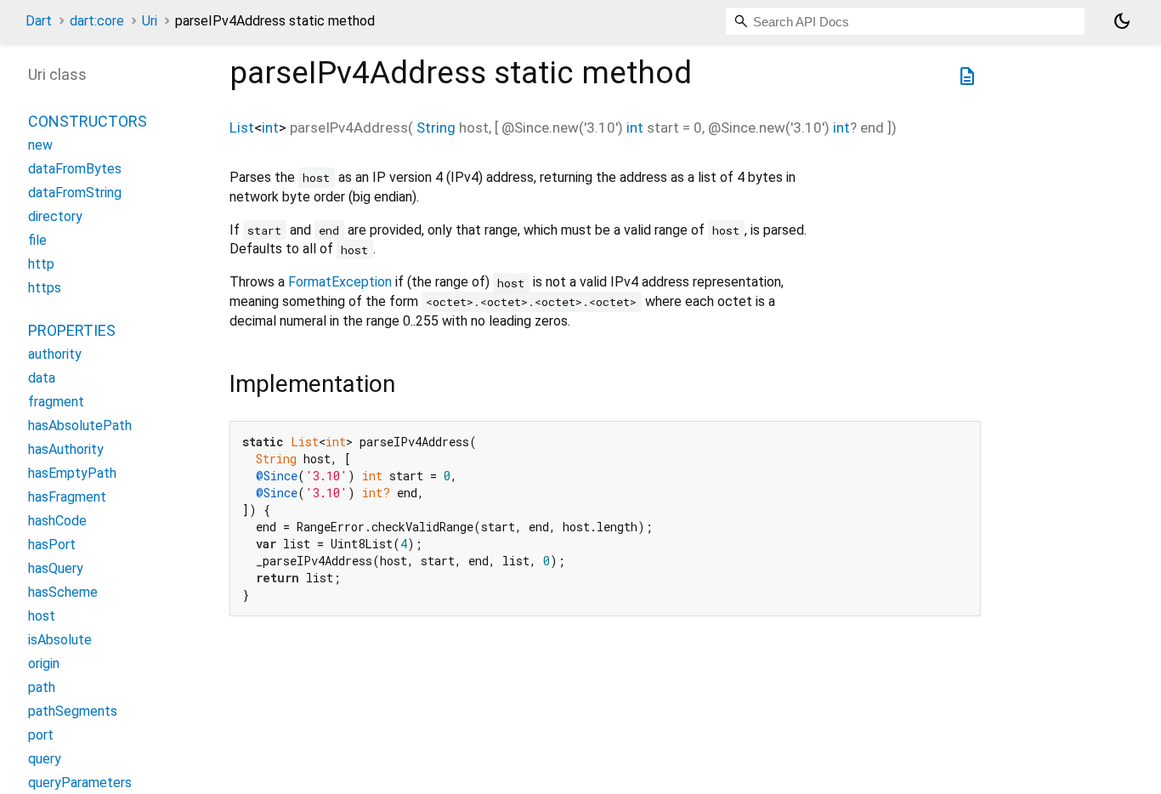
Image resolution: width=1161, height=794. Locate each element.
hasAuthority (66, 449)
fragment (56, 402)
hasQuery (55, 568)
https (44, 288)
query (44, 759)
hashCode (57, 521)
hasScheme (63, 592)
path (41, 687)
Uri (149, 21)
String (436, 127)
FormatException (340, 282)
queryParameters (80, 782)
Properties (72, 330)
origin (43, 663)
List (241, 127)
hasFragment (67, 497)
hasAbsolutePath (80, 425)
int (270, 127)
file (37, 240)
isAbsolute (60, 640)
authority (55, 354)
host (41, 616)
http (41, 264)
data (41, 378)
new (40, 145)
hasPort (52, 544)
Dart (38, 21)
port (41, 735)
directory (55, 216)
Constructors (87, 121)
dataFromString (75, 192)
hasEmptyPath (72, 473)
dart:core (97, 21)
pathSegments (72, 711)
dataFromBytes (75, 169)
